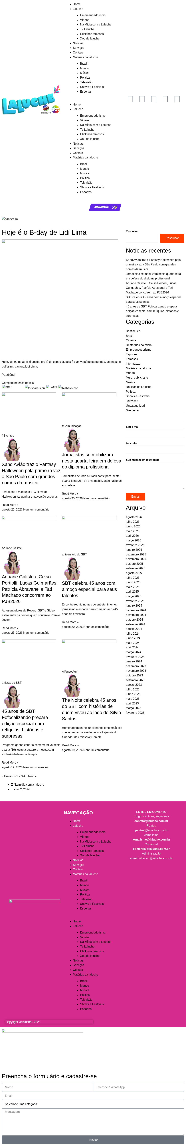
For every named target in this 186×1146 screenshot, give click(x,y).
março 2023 (133, 708)
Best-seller (133, 331)
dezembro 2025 (136, 554)
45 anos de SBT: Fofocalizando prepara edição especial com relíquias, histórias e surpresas (25, 723)
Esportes (86, 91)
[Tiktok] (165, 99)
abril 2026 (132, 535)
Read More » (10, 504)
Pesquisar (132, 231)
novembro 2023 (136, 670)
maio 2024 (133, 642)
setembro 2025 (135, 568)
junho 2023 (133, 694)
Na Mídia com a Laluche (95, 24)
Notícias (78, 43)
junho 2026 (133, 526)
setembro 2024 (135, 624)
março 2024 (133, 652)
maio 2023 (133, 698)
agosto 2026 (134, 517)
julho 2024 (133, 633)
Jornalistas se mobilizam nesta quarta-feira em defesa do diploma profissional (91, 461)
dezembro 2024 (136, 610)
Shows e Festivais (92, 86)
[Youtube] (130, 99)
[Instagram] (142, 99)
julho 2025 (133, 577)
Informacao (133, 363)
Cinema (131, 340)
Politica (85, 77)
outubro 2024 (134, 619)
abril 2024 (132, 647)
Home (77, 4)
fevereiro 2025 (135, 601)
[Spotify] (177, 99)
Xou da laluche (90, 38)
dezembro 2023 (136, 666)
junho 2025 (133, 582)
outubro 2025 (134, 563)
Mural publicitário (137, 377)
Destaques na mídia (139, 345)
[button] (93, 100)
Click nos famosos (92, 33)
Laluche (78, 8)
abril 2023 (132, 703)
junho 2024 (133, 638)
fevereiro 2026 (135, 545)
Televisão (86, 82)
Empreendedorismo (93, 15)
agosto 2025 (134, 573)
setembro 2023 (135, 680)
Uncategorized (135, 405)
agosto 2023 (134, 684)
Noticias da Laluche (138, 386)
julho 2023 (133, 689)
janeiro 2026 (134, 549)
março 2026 (133, 540)
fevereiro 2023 (135, 712)
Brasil (84, 63)
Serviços (78, 47)
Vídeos (84, 19)
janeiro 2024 (134, 661)
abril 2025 (132, 591)
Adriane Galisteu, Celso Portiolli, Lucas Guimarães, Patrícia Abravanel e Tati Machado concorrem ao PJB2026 (30, 589)
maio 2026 (133, 531)
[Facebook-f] (153, 99)
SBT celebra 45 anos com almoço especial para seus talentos (89, 589)
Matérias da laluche (85, 57)
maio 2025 (133, 587)
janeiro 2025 (134, 605)
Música (84, 72)
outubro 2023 (134, 675)
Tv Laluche (87, 29)
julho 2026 (133, 521)
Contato (78, 52)
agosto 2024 (134, 628)
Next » (32, 776)
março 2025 (133, 596)
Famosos (132, 359)
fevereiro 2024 (135, 656)
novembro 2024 (136, 614)
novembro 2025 (136, 559)
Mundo (84, 68)
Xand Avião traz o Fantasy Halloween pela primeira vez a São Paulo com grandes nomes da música (153, 264)
